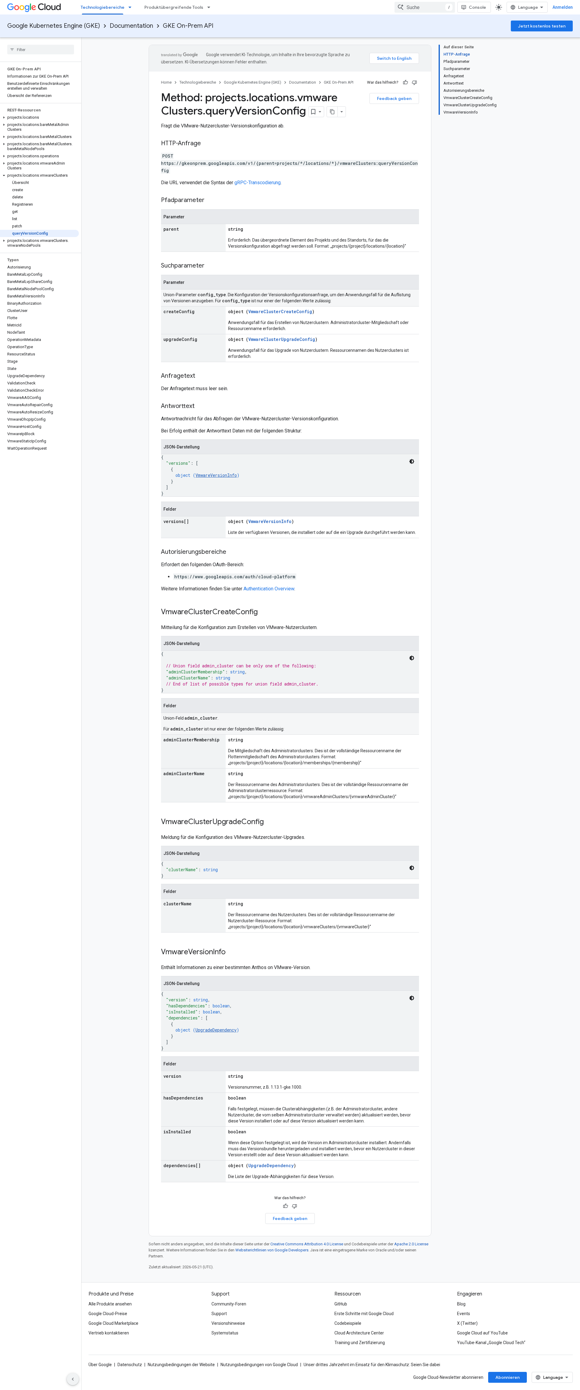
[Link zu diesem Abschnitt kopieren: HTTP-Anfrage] (207, 143)
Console (477, 7)
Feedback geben (394, 98)
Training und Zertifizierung (359, 1342)
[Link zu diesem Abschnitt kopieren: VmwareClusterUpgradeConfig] (270, 822)
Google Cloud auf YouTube (482, 1333)
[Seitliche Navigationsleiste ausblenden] (73, 1379)
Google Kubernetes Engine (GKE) (53, 26)
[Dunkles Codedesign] (412, 461)
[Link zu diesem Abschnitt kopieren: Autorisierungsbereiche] (232, 552)
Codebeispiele (347, 1323)
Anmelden (563, 7)
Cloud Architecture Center (359, 1333)
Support (219, 1313)
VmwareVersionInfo (216, 475)
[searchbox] (40, 49)
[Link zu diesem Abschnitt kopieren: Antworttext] (201, 406)
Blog (461, 1304)
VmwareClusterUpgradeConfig (281, 339)
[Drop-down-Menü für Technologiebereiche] (131, 7)
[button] (39, 117)
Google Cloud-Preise (108, 1313)
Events (463, 1313)
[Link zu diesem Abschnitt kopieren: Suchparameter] (211, 266)
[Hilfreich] (405, 82)
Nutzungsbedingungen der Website (181, 1364)
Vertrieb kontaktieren (109, 1333)
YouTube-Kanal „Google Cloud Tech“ (491, 1342)
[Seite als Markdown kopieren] (332, 112)
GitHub (340, 1304)
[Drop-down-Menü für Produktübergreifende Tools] (210, 7)
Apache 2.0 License (411, 1244)
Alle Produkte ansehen (110, 1304)
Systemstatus (224, 1333)
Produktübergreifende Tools (173, 7)
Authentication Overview (268, 589)
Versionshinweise (228, 1323)
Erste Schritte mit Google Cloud (364, 1313)
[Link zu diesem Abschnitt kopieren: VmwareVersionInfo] (232, 952)
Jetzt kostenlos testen (542, 26)
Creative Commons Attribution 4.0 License (306, 1244)
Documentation (131, 26)
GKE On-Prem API (188, 26)
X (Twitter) (467, 1323)
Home (166, 82)
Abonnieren (507, 1377)
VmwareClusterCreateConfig (280, 311)
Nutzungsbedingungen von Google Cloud (259, 1364)
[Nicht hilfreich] (414, 82)
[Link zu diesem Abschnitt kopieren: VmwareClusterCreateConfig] (264, 612)
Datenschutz (130, 1364)
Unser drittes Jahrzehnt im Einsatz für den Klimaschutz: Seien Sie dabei (372, 1364)
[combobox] (425, 7)
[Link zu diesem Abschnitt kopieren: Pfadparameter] (211, 200)
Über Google (100, 1364)
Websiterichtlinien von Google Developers (271, 1250)
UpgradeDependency (216, 1030)
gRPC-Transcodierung (257, 182)
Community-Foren (228, 1304)
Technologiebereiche (102, 7)
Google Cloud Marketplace (113, 1323)
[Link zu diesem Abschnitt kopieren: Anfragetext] (201, 376)
